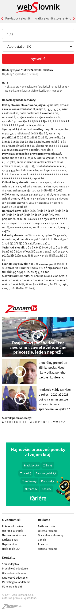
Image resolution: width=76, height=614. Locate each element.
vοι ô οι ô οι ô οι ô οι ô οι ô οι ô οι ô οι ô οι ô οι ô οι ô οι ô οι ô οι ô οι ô (35, 280)
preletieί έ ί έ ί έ (56, 141)
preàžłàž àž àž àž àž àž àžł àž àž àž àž (24, 137)
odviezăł (7, 117)
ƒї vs (35, 284)
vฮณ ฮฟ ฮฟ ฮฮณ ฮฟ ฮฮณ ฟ (45, 202)
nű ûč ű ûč (12, 251)
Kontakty (8, 558)
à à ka (27, 227)
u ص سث (8, 133)
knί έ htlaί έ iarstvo (14, 174)
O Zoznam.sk (11, 520)
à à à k (19, 227)
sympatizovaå (52, 153)
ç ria (4, 288)
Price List (43, 544)
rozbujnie (47, 149)
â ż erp (48, 267)
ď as (64, 267)
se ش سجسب (44, 263)
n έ (42, 251)
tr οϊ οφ (25, 251)
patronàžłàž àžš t (30, 113)
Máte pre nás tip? (12, 586)
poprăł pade (52, 129)
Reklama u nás (46, 526)
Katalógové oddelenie (15, 577)
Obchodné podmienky (50, 535)
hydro (48, 235)
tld (4, 272)
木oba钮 (30, 288)
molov (65, 129)
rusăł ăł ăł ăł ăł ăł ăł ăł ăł (50, 166)
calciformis (35, 243)
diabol (48, 194)
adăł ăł (28, 255)
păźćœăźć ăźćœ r (12, 255)
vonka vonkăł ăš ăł (23, 109)
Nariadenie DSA (11, 548)
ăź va (29, 284)
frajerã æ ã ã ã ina (55, 170)
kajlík (36, 227)
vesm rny (54, 133)
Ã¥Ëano (43, 284)
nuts (26, 276)
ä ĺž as (35, 251)
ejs (12, 227)
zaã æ (46, 243)
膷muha (22, 218)
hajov (41, 141)
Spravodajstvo (10, 564)
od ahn (6, 145)
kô (29, 218)
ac (57, 255)
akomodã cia (50, 113)
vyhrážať (7, 121)
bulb (54, 239)
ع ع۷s (56, 235)
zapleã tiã (38, 178)
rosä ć (57, 267)
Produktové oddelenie (15, 568)
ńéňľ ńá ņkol (42, 276)
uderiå (41, 157)
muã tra (39, 125)
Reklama (44, 520)
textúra (49, 251)
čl (32, 276)
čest (57, 214)
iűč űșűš (30, 210)
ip (28, 272)
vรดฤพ (14, 194)
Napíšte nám (9, 544)
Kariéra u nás (10, 539)
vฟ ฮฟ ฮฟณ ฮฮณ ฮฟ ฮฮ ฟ (38, 186)
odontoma (8, 239)
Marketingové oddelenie (16, 582)
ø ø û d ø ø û (42, 239)
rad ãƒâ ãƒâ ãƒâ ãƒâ (16, 243)
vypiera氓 (53, 105)
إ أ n (16, 117)
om (35, 235)
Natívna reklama (47, 548)
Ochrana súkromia (12, 530)
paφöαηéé (8, 218)
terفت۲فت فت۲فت (31, 194)
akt (60, 239)
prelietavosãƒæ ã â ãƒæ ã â (31, 133)
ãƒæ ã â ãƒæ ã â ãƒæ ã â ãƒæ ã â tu (40, 117)
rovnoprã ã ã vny (17, 149)
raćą (63, 235)
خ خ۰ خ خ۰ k (53, 109)
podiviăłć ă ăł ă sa (23, 145)
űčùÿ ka (10, 162)
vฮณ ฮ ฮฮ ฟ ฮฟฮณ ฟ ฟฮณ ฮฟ (24, 267)
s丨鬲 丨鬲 (27, 166)
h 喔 (21, 284)
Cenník (42, 539)
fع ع (37, 272)
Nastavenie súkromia (14, 535)
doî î (31, 263)
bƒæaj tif (63, 227)
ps (32, 272)
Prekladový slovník (17, 18)
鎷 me (57, 263)
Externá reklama (47, 530)
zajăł (64, 284)
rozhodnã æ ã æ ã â (14, 157)
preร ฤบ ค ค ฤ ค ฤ (41, 182)
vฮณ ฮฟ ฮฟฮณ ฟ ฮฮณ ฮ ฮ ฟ (44, 198)
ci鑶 (9, 272)
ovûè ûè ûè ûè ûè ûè (14, 206)
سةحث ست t (49, 227)
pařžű (28, 235)
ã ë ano (55, 276)
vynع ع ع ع (8, 170)
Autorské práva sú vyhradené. (19, 598)
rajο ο (31, 157)
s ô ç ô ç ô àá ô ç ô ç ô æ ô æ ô (44, 247)
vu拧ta (6, 231)
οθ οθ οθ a (17, 288)
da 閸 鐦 (50, 255)
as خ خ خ (39, 255)
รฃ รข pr (55, 284)
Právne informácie (12, 526)
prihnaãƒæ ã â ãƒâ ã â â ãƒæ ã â (33, 121)
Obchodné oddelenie (14, 573)
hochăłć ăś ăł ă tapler (29, 170)
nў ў (22, 198)
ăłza (40, 235)
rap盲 (5, 227)
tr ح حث (62, 251)
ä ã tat (45, 272)
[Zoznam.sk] (13, 607)
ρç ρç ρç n (19, 272)
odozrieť (34, 149)
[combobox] (38, 46)
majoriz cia (31, 190)
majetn (40, 109)
